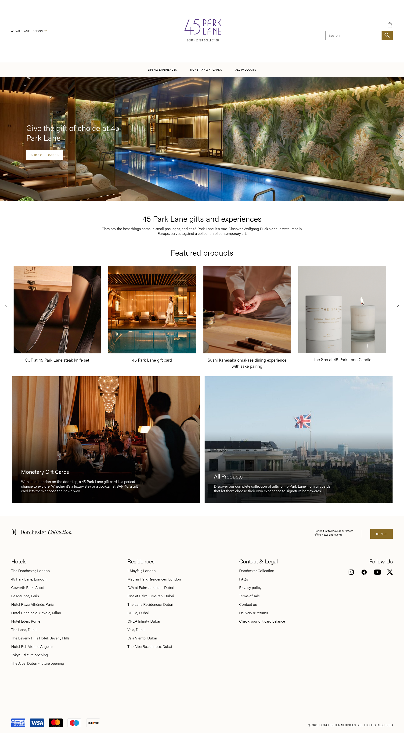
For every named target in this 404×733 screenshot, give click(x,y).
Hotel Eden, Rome (25, 621)
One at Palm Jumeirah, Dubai (150, 596)
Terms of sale (249, 596)
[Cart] (390, 25)
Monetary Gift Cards (206, 69)
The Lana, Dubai (24, 629)
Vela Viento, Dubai (142, 638)
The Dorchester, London (30, 570)
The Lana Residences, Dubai (150, 604)
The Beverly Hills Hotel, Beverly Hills (40, 638)
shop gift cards (45, 155)
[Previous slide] (6, 304)
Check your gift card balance (262, 621)
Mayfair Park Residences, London (154, 579)
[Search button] (387, 35)
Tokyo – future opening (29, 655)
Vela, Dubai (136, 629)
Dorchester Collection (256, 570)
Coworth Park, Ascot (27, 587)
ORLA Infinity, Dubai (143, 621)
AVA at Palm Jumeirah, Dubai (150, 587)
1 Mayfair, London (141, 570)
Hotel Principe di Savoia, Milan (36, 612)
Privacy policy (250, 587)
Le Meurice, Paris (25, 596)
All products (245, 69)
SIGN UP (381, 534)
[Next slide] (400, 136)
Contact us (248, 604)
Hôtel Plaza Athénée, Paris (32, 604)
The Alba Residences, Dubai (149, 646)
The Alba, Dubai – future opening (37, 663)
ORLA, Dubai (138, 612)
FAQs (243, 579)
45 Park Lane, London (27, 31)
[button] (199, 185)
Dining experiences (162, 69)
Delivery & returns (253, 612)
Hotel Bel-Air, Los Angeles (32, 646)
